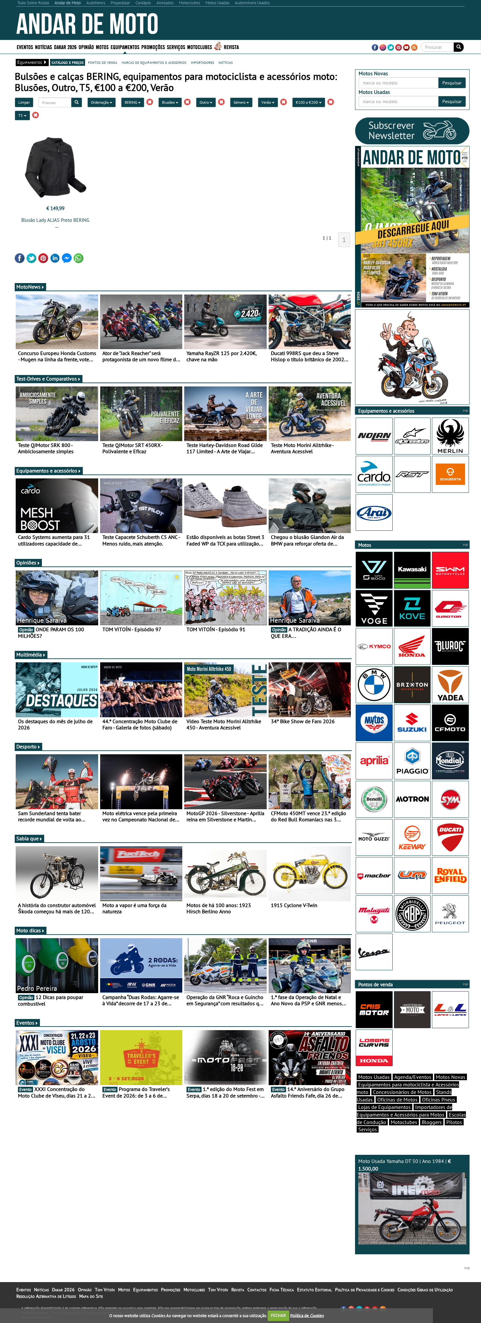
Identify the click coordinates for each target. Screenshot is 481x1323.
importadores (202, 62)
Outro (205, 102)
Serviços (367, 1129)
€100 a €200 (307, 102)
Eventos (25, 46)
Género (240, 102)
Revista (231, 46)
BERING (131, 102)
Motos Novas (450, 1077)
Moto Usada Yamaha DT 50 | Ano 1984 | (404, 1165)
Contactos (256, 1290)
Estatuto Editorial (314, 1290)
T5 (21, 115)
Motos (124, 1290)
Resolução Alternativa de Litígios (46, 1296)
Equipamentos (145, 1290)
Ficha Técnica (282, 1290)
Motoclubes (199, 46)
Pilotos (454, 1122)
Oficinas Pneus (438, 1099)
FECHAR (278, 1315)
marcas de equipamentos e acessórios (154, 62)
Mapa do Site (91, 1296)
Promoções (153, 46)
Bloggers (432, 1122)
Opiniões (26, 562)
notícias (226, 62)
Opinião (86, 46)
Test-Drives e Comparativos (46, 378)
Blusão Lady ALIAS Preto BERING (55, 220)
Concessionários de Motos (402, 1092)
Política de (307, 1315)
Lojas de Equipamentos (384, 1107)
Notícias (41, 1290)
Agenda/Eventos (412, 1077)
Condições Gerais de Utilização (425, 1290)
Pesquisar (452, 83)
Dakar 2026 (65, 46)
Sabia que (27, 838)
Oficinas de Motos (397, 1099)
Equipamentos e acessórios (46, 470)
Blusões (169, 102)
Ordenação (100, 102)
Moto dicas (28, 930)
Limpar (24, 102)
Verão (266, 102)
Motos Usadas (374, 1077)
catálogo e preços (67, 62)
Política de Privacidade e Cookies (364, 1290)
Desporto (26, 746)
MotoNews (28, 286)
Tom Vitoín (105, 1290)
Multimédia (29, 654)
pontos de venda (102, 62)
